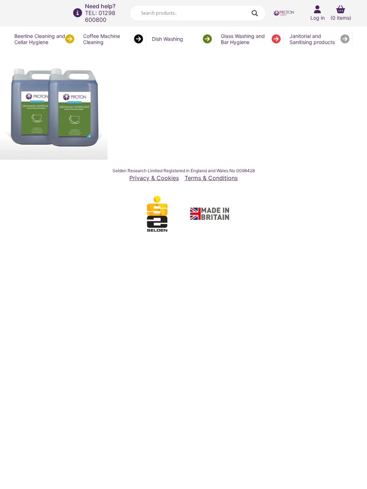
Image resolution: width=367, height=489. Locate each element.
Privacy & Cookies (154, 178)
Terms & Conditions (211, 178)
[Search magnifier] (255, 13)
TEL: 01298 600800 (100, 16)
